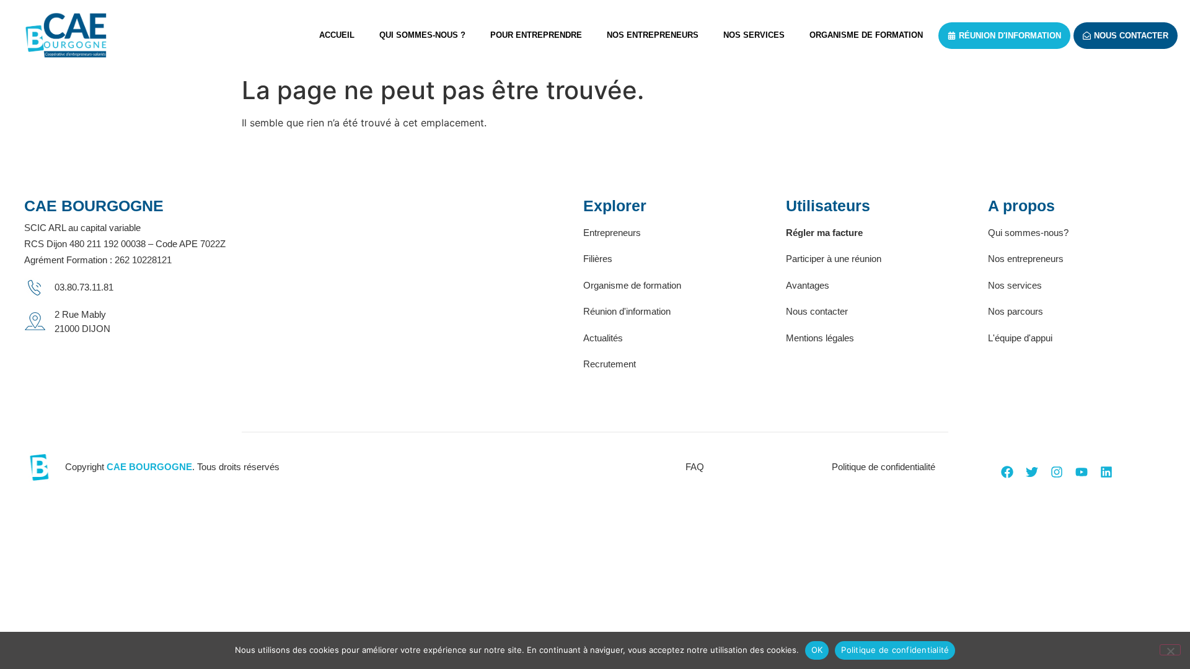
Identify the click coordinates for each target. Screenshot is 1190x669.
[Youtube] (1081, 472)
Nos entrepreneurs (653, 35)
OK (817, 650)
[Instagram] (1056, 472)
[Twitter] (1032, 472)
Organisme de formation (866, 35)
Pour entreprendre (536, 35)
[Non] (1170, 649)
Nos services (754, 35)
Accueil (337, 35)
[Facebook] (1007, 472)
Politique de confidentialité (895, 650)
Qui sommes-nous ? (422, 35)
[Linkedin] (1106, 472)
